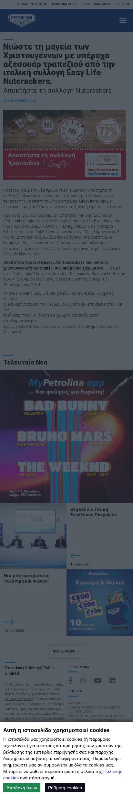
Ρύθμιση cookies (65, 787)
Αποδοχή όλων (21, 787)
